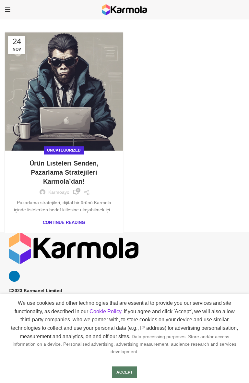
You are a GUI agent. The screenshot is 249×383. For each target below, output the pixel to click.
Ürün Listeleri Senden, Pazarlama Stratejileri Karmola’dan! (64, 172)
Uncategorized (64, 150)
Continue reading (64, 222)
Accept (124, 372)
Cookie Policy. (106, 311)
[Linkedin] (14, 276)
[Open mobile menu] (8, 9)
